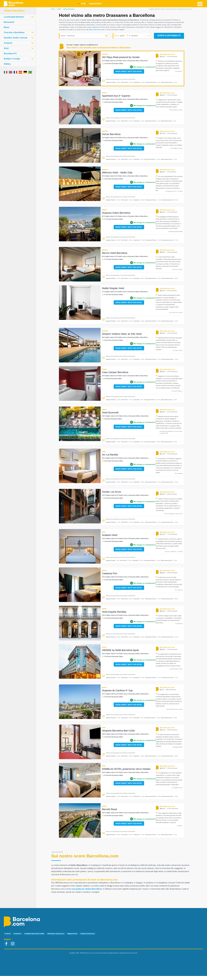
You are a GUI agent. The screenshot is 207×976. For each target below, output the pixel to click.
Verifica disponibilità (169, 36)
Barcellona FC (10, 54)
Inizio (53, 9)
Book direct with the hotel (129, 71)
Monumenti (9, 22)
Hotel (59, 9)
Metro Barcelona (95, 29)
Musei (6, 27)
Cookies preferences (87, 934)
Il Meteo (7, 64)
